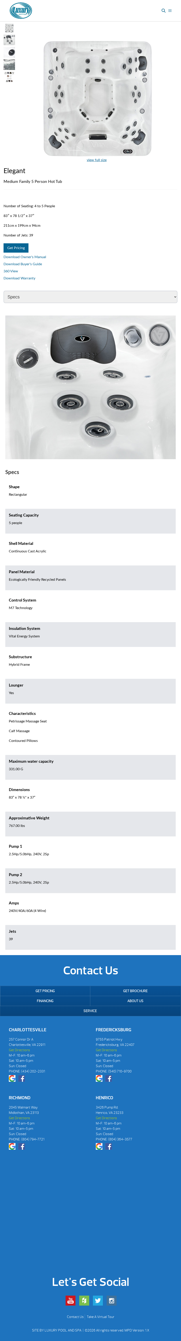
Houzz (84, 1301)
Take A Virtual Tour (100, 1317)
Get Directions (19, 1050)
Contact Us (75, 1317)
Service (90, 1011)
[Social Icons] (12, 1078)
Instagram (112, 1301)
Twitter (98, 1301)
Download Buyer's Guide (23, 264)
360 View (11, 271)
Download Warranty (19, 278)
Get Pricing (16, 248)
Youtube (70, 1301)
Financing (45, 1001)
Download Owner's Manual (25, 257)
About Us (135, 1001)
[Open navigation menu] (170, 11)
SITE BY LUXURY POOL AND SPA (57, 1330)
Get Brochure (135, 991)
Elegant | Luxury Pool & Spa (21, 10)
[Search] (164, 11)
